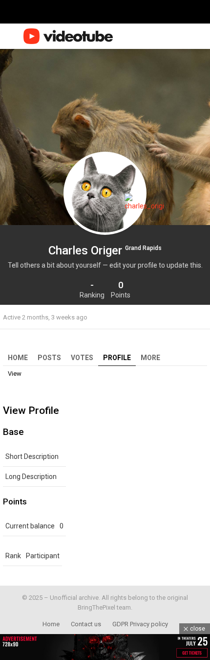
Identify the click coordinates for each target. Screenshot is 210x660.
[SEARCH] (184, 36)
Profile (117, 358)
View (14, 373)
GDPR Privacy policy (140, 624)
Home (18, 358)
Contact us (86, 624)
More (150, 358)
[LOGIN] (201, 36)
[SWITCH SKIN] (170, 36)
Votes (82, 358)
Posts (49, 358)
